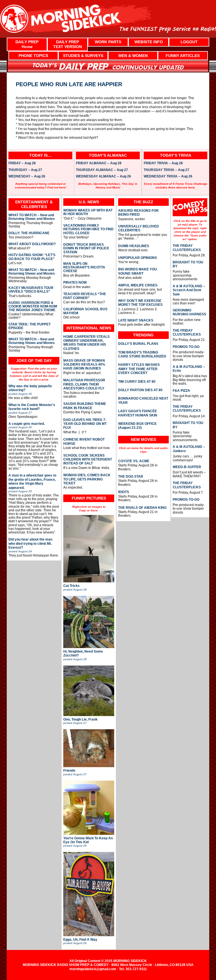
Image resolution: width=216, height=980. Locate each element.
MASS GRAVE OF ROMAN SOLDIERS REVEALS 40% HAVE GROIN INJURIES (84, 365)
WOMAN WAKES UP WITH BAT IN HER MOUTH (87, 212)
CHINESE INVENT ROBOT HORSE (84, 441)
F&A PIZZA (181, 391)
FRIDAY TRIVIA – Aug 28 (163, 163)
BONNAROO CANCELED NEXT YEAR (143, 400)
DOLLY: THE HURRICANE (29, 233)
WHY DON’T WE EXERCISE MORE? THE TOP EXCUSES (140, 303)
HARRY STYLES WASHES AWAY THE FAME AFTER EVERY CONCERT (139, 369)
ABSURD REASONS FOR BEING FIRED (138, 212)
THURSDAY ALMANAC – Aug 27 (102, 170)
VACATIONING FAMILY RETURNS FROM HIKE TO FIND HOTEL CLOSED (88, 229)
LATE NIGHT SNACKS (135, 320)
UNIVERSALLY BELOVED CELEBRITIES (138, 228)
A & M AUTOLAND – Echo (189, 369)
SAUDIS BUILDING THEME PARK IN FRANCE (84, 406)
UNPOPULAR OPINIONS (137, 258)
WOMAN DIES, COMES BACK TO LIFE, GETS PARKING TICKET (87, 479)
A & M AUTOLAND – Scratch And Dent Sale (189, 290)
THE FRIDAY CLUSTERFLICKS (187, 248)
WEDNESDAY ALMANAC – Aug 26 (103, 176)
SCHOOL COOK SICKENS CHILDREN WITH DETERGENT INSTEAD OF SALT (87, 459)
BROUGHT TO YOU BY (188, 264)
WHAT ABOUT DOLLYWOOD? (32, 244)
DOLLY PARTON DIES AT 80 (140, 390)
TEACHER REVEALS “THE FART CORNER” (84, 296)
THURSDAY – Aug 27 (25, 170)
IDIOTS (123, 492)
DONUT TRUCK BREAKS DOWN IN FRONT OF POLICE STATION (86, 248)
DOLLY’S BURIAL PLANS (138, 344)
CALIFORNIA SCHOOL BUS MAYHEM (85, 311)
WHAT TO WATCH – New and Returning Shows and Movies (31, 217)
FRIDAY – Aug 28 (22, 163)
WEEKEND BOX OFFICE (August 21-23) (137, 426)
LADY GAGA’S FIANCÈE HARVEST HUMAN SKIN (137, 413)
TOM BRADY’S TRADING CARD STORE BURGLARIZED (142, 354)
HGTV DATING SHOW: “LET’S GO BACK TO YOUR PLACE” (31, 257)
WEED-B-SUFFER (187, 467)
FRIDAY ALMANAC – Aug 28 (99, 163)
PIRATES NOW (75, 282)
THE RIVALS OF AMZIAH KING (142, 508)
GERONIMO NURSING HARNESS (189, 312)
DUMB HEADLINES (133, 246)
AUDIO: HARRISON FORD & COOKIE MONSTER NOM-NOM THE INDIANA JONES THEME (32, 306)
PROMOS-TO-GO (186, 347)
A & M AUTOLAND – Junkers (189, 449)
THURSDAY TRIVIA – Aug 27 (166, 170)
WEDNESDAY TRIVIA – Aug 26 (168, 176)
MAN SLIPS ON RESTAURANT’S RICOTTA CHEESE (84, 267)
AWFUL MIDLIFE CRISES (138, 285)
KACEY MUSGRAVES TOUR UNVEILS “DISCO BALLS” (30, 289)
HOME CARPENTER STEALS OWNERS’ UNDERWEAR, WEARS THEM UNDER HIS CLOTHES (86, 343)
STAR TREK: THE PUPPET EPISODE (29, 326)
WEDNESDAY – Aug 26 (26, 176)
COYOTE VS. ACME (133, 461)
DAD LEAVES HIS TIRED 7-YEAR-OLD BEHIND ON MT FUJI (85, 424)
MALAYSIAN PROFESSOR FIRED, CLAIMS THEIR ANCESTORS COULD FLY (84, 384)
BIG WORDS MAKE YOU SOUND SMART (137, 271)
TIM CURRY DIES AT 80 (137, 382)
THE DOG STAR (130, 476)
